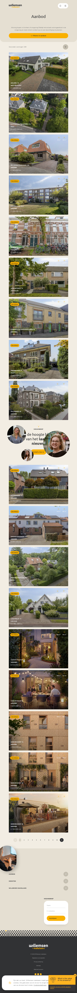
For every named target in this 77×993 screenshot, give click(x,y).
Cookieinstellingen (40, 985)
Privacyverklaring (38, 962)
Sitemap (38, 965)
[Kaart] (65, 47)
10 (57, 840)
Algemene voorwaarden (38, 958)
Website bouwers (38, 969)
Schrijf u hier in (38, 452)
